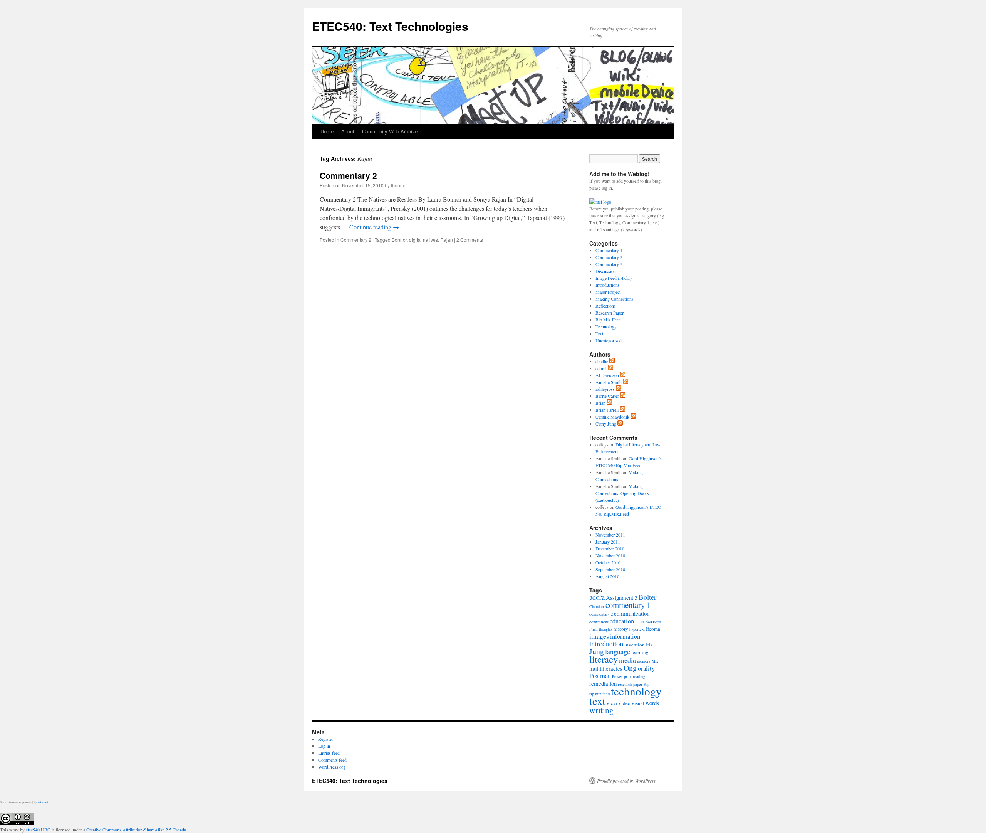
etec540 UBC (38, 829)
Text (599, 333)
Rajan (446, 239)
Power (617, 676)
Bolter (647, 597)
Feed (657, 621)
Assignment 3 (621, 597)
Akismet (43, 802)
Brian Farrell (607, 410)
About (347, 131)
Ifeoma (653, 628)
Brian (600, 403)
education (622, 621)
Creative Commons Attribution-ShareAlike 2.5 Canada (136, 829)
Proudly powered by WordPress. (627, 780)
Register (325, 739)
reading (639, 676)
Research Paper (609, 313)
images (599, 636)
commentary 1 (628, 604)
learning (640, 652)
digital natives (423, 239)
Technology (606, 326)
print (628, 676)
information (625, 636)
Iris (649, 644)
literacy (603, 659)
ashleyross (605, 389)
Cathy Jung (605, 424)
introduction (606, 643)
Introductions (607, 285)
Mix (655, 661)
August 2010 (607, 576)
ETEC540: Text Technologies (390, 26)
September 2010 (610, 569)
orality (646, 668)
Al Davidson (607, 375)
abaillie (601, 361)
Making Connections (614, 299)
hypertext (637, 629)
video (625, 703)
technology (636, 690)
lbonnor (399, 185)
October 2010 (607, 562)
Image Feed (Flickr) (613, 278)
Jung (596, 651)
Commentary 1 (608, 250)
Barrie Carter (607, 396)
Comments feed (332, 760)
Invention (634, 644)
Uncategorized (608, 340)
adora (597, 597)
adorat (601, 368)
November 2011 (610, 535)
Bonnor (399, 239)
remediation (603, 683)
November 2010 (610, 555)
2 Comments (469, 239)
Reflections (605, 306)
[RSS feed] (612, 361)
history (621, 628)
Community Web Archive (390, 131)
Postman (600, 675)
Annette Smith (608, 382)
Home (327, 131)
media (627, 660)
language (617, 651)
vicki (612, 703)
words (652, 703)
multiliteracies (605, 668)
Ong (630, 668)
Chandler (596, 606)
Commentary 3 (608, 264)
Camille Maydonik (612, 417)
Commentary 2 (348, 175)
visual (638, 703)
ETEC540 (643, 621)
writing (601, 709)
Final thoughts (600, 629)
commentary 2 (601, 614)
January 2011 (607, 542)
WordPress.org (331, 767)
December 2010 (609, 548)
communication (631, 613)
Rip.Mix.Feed (608, 319)
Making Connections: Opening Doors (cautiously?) (622, 493)
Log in (324, 746)
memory (644, 661)
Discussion (605, 271)
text (597, 700)
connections (599, 621)
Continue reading (374, 227)
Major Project (607, 292)
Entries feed (329, 753)
